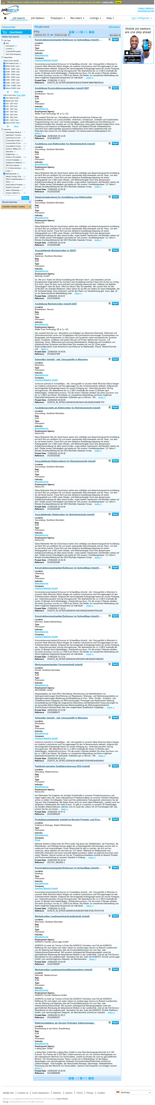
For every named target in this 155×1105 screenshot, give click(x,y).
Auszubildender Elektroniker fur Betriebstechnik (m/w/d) (64, 514)
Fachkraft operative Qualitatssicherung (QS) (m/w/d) (62, 766)
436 (18, 174)
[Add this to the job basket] (109, 39)
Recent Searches (9, 202)
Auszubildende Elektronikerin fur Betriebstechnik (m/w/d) (65, 461)
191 (11, 171)
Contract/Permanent (13, 51)
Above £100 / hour (12, 123)
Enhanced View (8, 27)
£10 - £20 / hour (12, 103)
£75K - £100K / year (13, 85)
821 (24, 187)
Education (9, 151)
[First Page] (70, 32)
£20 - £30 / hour (12, 106)
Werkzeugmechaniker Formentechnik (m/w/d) (59, 664)
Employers (57, 18)
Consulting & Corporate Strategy (14, 146)
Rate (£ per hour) (14, 95)
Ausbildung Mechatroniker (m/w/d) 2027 (56, 304)
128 (24, 176)
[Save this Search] (35, 32)
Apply (115, 39)
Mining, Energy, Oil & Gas (14, 176)
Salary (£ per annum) (11, 61)
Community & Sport (13, 140)
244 (21, 160)
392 (15, 151)
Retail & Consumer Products (14, 187)
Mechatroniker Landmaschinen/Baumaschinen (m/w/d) (63, 969)
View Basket (15, 32)
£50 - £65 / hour (12, 114)
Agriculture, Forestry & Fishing (14, 135)
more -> (90, 78)
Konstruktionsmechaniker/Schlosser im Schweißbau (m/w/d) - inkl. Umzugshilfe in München (69, 39)
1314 (24, 143)
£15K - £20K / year (13, 69)
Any (7, 43)
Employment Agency (44, 111)
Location (39, 43)
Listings (94, 18)
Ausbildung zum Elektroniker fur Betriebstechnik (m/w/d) (65, 143)
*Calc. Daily (20, 95)
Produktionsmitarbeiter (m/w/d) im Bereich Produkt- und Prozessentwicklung (69, 819)
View (40, 35)
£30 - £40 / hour (12, 109)
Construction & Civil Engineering (14, 143)
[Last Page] (93, 32)
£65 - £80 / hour (12, 117)
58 (24, 149)
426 (16, 46)
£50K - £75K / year (13, 83)
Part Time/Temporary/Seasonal (14, 54)
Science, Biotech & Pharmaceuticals (14, 193)
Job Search (19, 18)
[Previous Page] (73, 32)
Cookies (101, 1092)
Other (8, 182)
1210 (21, 190)
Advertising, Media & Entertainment (14, 132)
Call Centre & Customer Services (14, 138)
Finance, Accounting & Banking (14, 157)
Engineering (10, 154)
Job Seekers (38, 18)
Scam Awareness (40, 1092)
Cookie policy (108, 2)
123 (21, 165)
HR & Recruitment (12, 165)
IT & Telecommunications (14, 168)
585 (24, 179)
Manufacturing (11, 174)
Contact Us (23, 1092)
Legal (8, 171)
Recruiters (76, 18)
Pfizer (37, 840)
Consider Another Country (13, 207)
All (8, 92)
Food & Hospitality (12, 160)
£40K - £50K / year (13, 80)
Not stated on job (12, 63)
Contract (9, 49)
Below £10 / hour (12, 101)
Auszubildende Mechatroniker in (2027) (55, 250)
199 (22, 141)
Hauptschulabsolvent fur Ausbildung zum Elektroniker (63, 197)
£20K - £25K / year (13, 72)
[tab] (16, 37)
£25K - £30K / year (13, 74)
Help (109, 18)
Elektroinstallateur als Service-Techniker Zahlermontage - (65, 1023)
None (16, 92)
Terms (79, 1092)
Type (37, 48)
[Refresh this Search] (38, 32)
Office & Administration (14, 179)
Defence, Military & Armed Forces (14, 149)
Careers (69, 1092)
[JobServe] (10, 14)
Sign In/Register (140, 18)
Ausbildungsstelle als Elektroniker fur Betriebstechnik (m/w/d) (67, 407)
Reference (39, 83)
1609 (24, 168)
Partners (57, 1092)
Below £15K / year (12, 66)
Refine (25, 198)
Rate (37, 96)
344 (24, 193)
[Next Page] (90, 32)
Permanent (10, 46)
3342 (16, 154)
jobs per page (61, 35)
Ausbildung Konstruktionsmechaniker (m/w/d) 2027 (62, 88)
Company (39, 58)
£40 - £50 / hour (12, 112)
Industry (39, 53)
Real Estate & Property (14, 185)
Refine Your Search (10, 37)
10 (13, 49)
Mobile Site (8, 1092)
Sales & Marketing (12, 190)
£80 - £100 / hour (12, 120)
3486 (23, 163)
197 (24, 185)
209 (24, 138)
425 (20, 63)
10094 (13, 182)
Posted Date (40, 80)
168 (24, 146)
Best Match (114, 35)
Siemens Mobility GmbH (46, 60)
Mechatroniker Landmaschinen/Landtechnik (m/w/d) (62, 916)
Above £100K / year (13, 88)
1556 (24, 157)
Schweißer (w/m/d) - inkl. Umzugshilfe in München (61, 359)
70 (24, 132)
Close (118, 2)
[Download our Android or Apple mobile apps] (138, 63)
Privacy (89, 1092)
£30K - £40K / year (13, 77)
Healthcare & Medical (13, 163)
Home (5, 18)
